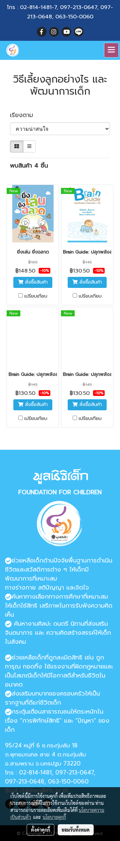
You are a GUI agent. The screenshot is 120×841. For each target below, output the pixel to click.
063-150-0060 (74, 17)
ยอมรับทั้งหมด (76, 830)
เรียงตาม (25, 115)
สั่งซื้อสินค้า (35, 282)
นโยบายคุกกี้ (54, 817)
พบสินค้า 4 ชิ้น (29, 165)
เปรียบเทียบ (35, 296)
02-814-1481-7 (38, 7)
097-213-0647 (78, 7)
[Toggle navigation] (111, 50)
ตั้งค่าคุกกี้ (40, 830)
